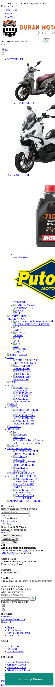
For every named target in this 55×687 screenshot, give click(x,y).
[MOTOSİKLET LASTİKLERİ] (24, 501)
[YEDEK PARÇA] (17, 354)
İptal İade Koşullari (16, 667)
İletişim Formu (14, 630)
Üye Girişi (12, 648)
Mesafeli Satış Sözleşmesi (19, 662)
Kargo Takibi (13, 635)
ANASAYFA (8, 553)
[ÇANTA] (12, 445)
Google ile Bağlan (10, 539)
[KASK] (12, 382)
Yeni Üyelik (13, 646)
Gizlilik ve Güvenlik (17, 664)
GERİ (25, 550)
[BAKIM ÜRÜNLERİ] (19, 316)
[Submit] (33, 598)
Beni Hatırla (11, 518)
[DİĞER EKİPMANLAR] (20, 473)
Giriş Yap (6, 524)
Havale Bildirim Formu (18, 633)
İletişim (10, 627)
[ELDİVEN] (14, 426)
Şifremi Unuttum (9, 521)
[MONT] (12, 404)
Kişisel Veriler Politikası (18, 670)
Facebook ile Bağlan (11, 536)
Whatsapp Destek (30, 679)
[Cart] (3, 54)
